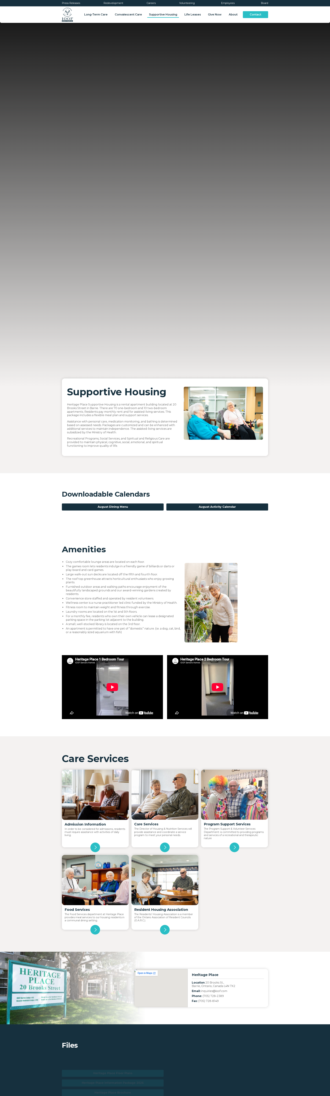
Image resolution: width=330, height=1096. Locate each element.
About (233, 14)
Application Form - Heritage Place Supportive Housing (217, 1067)
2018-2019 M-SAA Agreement (217, 1058)
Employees (227, 3)
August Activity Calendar (217, 506)
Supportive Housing (163, 14)
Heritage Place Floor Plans (112, 1058)
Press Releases (71, 3)
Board (264, 3)
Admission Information (85, 824)
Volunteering (187, 3)
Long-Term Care (96, 14)
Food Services (77, 910)
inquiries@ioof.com (214, 991)
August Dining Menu (113, 506)
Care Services (146, 824)
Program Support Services (227, 824)
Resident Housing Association (161, 910)
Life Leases (192, 14)
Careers (151, 3)
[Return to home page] (67, 15)
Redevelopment (113, 3)
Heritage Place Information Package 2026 (113, 1067)
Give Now (215, 14)
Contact (255, 14)
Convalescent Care (128, 14)
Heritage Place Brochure (113, 1077)
